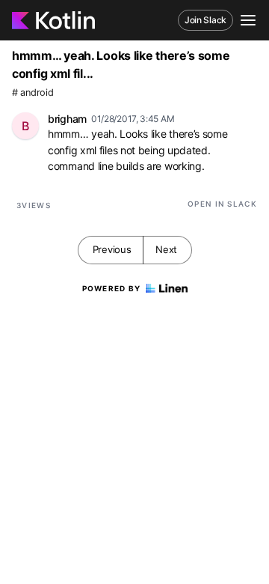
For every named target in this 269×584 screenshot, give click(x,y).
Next (166, 249)
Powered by (111, 288)
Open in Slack (222, 203)
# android (32, 92)
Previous (112, 249)
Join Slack (205, 19)
